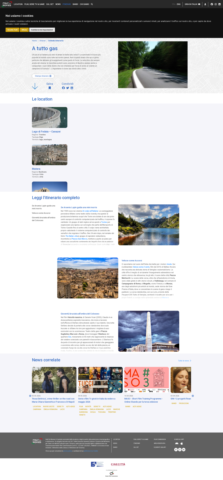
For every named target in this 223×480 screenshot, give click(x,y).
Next (193, 396)
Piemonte (182, 409)
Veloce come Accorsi (41, 213)
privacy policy (67, 451)
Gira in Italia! (191, 4)
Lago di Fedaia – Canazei (46, 131)
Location (18, 4)
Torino (104, 222)
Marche (70, 409)
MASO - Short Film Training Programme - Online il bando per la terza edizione (97, 400)
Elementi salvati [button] (160, 447)
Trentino (66, 412)
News (58, 4)
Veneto (36, 415)
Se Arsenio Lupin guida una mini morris (43, 207)
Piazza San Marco (79, 239)
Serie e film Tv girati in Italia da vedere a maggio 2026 (50, 400)
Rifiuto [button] (24, 30)
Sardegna (37, 412)
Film (35, 406)
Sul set (50, 4)
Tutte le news (184, 361)
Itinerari (66, 4)
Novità (42, 406)
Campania (37, 409)
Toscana (55, 412)
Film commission (160, 439)
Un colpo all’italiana (90, 211)
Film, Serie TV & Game (34, 4)
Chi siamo (84, 4)
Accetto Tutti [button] (12, 30)
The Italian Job (71, 236)
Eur (69, 337)
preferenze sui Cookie (91, 451)
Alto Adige (61, 406)
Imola (169, 264)
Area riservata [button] (159, 443)
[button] (92, 4)
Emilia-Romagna (50, 409)
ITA (173, 4)
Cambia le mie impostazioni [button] (42, 30)
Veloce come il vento (141, 267)
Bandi (75, 4)
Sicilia (46, 412)
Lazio (62, 409)
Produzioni (137, 403)
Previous (30, 396)
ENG (178, 4)
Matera (36, 168)
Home (34, 41)
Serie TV (50, 406)
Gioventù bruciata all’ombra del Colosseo (43, 218)
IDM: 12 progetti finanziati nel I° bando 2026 (144, 398)
